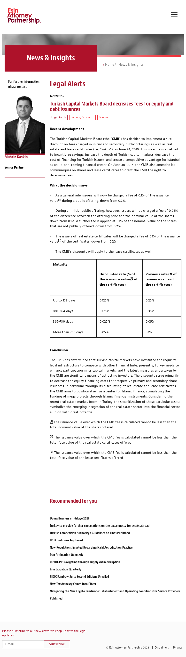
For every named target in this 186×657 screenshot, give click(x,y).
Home (109, 65)
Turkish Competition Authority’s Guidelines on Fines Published (90, 533)
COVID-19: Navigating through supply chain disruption (85, 562)
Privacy (178, 647)
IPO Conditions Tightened (66, 540)
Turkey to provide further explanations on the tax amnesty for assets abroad (99, 526)
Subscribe (57, 644)
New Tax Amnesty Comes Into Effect (73, 584)
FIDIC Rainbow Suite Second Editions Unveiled (79, 577)
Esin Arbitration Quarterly (66, 555)
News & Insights (130, 65)
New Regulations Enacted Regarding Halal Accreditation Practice (91, 547)
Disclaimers (162, 647)
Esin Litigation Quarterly (65, 569)
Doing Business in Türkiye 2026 (70, 518)
